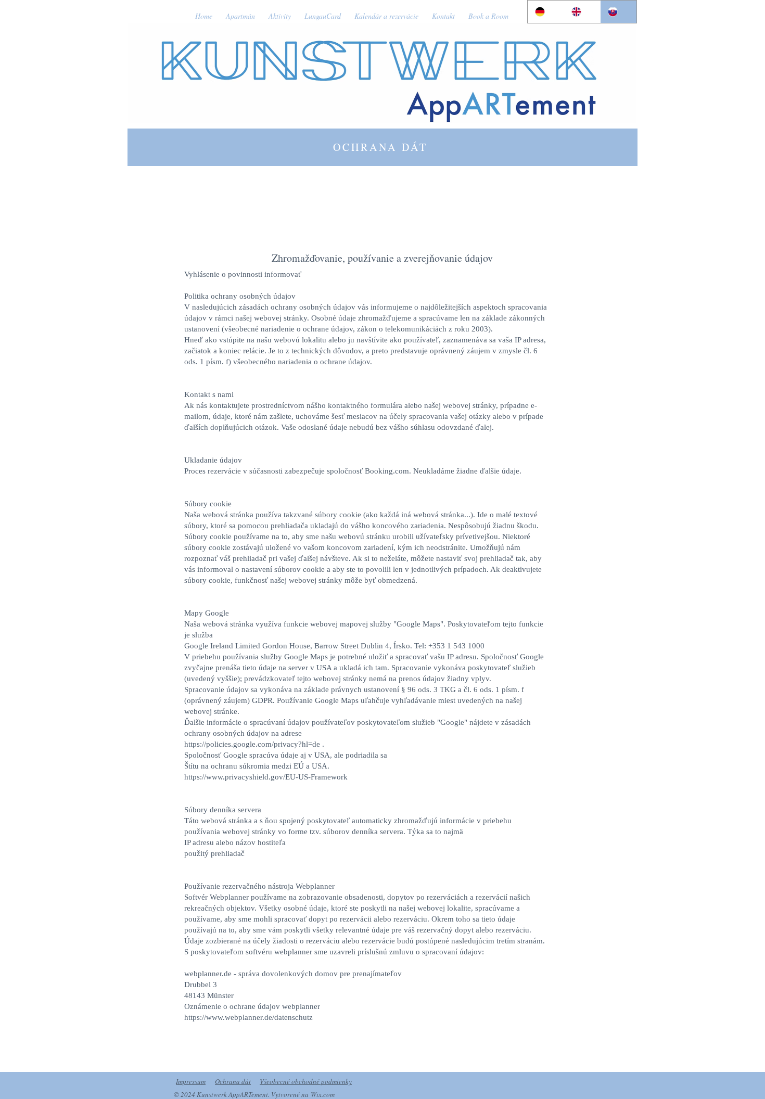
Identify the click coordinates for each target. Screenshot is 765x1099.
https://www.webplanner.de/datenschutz (248, 1017)
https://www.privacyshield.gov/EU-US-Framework (266, 777)
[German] (546, 12)
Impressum (191, 1081)
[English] (582, 12)
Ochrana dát (233, 1081)
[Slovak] (618, 12)
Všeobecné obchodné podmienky (306, 1081)
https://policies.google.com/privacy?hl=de (252, 744)
